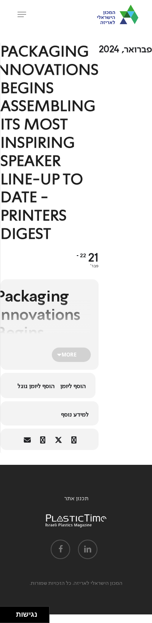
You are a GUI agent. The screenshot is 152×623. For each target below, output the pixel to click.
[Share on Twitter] (58, 439)
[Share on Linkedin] (42, 439)
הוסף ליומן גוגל (36, 386)
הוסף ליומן (73, 386)
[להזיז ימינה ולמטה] (10, 617)
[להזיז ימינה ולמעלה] (10, 613)
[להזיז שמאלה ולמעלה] (6, 613)
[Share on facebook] (74, 439)
